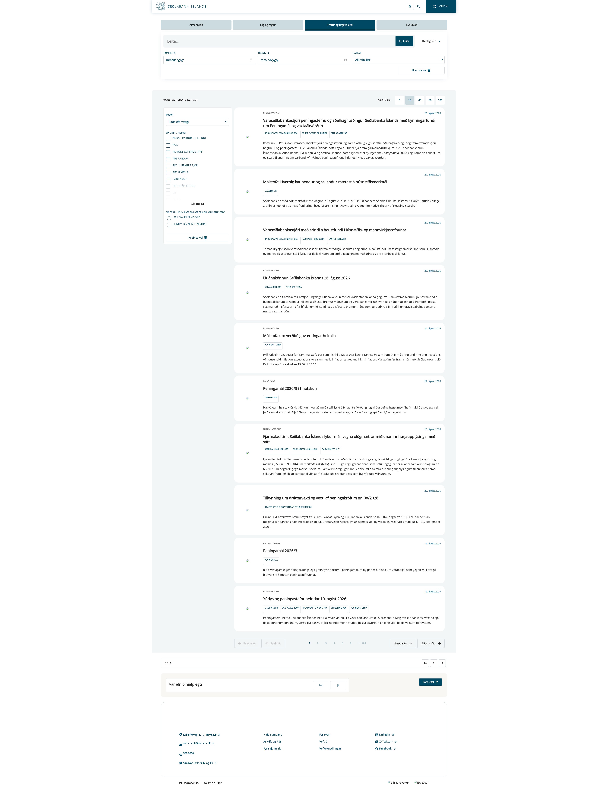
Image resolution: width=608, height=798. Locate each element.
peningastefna (339, 133)
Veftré (323, 741)
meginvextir (271, 608)
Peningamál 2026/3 (280, 550)
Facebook (385, 748)
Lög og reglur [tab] (268, 25)
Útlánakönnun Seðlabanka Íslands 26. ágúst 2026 (306, 277)
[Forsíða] (186, 6)
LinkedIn (384, 734)
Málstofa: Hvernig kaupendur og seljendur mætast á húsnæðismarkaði (325, 181)
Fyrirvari (324, 734)
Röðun (169, 115)
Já (338, 685)
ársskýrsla (181, 172)
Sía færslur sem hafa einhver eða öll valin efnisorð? (195, 212)
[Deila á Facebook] (425, 663)
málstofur (270, 191)
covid (177, 199)
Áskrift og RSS (272, 741)
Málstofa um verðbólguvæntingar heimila (299, 335)
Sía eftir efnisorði (176, 133)
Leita (406, 41)
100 (440, 100)
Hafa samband (272, 734)
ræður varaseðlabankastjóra (281, 133)
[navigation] (441, 6)
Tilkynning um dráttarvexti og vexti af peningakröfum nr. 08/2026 (320, 497)
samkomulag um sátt (276, 449)
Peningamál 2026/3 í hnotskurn (291, 388)
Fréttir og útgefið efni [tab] (340, 25)
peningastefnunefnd (315, 608)
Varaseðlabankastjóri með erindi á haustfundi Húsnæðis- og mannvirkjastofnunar (334, 229)
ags (175, 144)
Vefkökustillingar (330, 748)
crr (175, 206)
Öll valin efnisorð (187, 217)
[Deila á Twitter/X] (433, 663)
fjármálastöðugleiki (313, 239)
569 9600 (188, 753)
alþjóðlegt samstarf (188, 151)
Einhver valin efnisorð (190, 224)
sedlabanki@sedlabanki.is (198, 743)
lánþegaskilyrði (337, 239)
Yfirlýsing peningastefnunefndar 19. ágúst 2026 (304, 598)
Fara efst (428, 682)
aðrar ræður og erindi (189, 138)
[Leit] (418, 6)
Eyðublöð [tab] (412, 25)
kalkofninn (271, 397)
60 (430, 100)
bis (175, 193)
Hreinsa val (419, 70)
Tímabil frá (169, 53)
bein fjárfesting (184, 186)
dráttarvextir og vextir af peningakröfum (288, 507)
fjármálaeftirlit (331, 449)
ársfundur (181, 158)
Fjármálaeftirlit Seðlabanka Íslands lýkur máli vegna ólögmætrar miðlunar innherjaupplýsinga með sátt (349, 439)
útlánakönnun (273, 287)
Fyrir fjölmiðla (272, 748)
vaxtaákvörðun (290, 608)
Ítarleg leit (429, 41)
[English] (410, 6)
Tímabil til (263, 53)
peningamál (271, 559)
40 (419, 100)
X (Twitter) (386, 741)
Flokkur (357, 53)
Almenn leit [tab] (196, 25)
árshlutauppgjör (185, 165)
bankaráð (180, 179)
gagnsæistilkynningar (305, 449)
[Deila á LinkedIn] (442, 663)
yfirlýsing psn (338, 608)
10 (409, 100)
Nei (321, 685)
